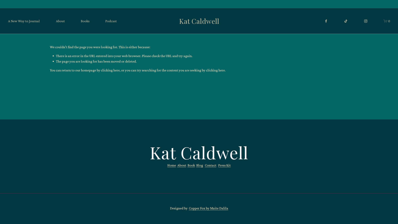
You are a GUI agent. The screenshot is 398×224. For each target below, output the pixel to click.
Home (171, 165)
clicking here (110, 70)
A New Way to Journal (24, 21)
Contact (210, 165)
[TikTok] (346, 21)
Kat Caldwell (199, 21)
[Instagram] (366, 21)
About (60, 21)
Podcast (111, 21)
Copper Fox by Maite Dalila (208, 208)
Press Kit (224, 165)
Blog (199, 165)
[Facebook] (326, 21)
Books (85, 21)
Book (191, 165)
